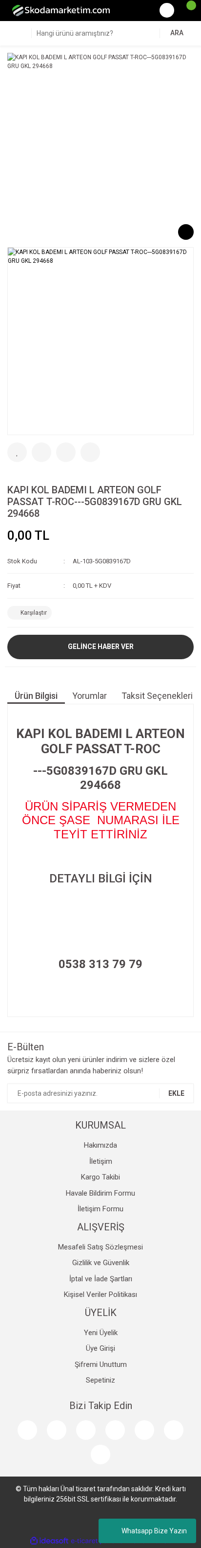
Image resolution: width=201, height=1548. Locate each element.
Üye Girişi (100, 1348)
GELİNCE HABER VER (101, 646)
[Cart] (186, 10)
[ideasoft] (49, 1541)
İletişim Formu (100, 1208)
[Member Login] (167, 10)
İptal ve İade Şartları (100, 1278)
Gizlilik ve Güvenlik (100, 1262)
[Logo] (61, 10)
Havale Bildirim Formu (100, 1193)
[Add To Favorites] (17, 452)
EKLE (176, 1093)
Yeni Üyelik (101, 1332)
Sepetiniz (100, 1380)
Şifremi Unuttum (101, 1364)
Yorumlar (89, 696)
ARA (176, 33)
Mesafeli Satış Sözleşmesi (100, 1247)
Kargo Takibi (100, 1177)
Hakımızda (100, 1145)
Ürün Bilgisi (36, 696)
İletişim (100, 1161)
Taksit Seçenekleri (157, 696)
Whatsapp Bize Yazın (154, 1531)
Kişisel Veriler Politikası (100, 1294)
